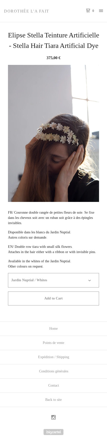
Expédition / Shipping (53, 357)
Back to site (53, 400)
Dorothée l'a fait (26, 11)
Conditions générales (53, 371)
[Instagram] (53, 418)
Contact (53, 385)
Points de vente (53, 343)
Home (53, 328)
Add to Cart (53, 298)
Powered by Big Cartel (53, 432)
